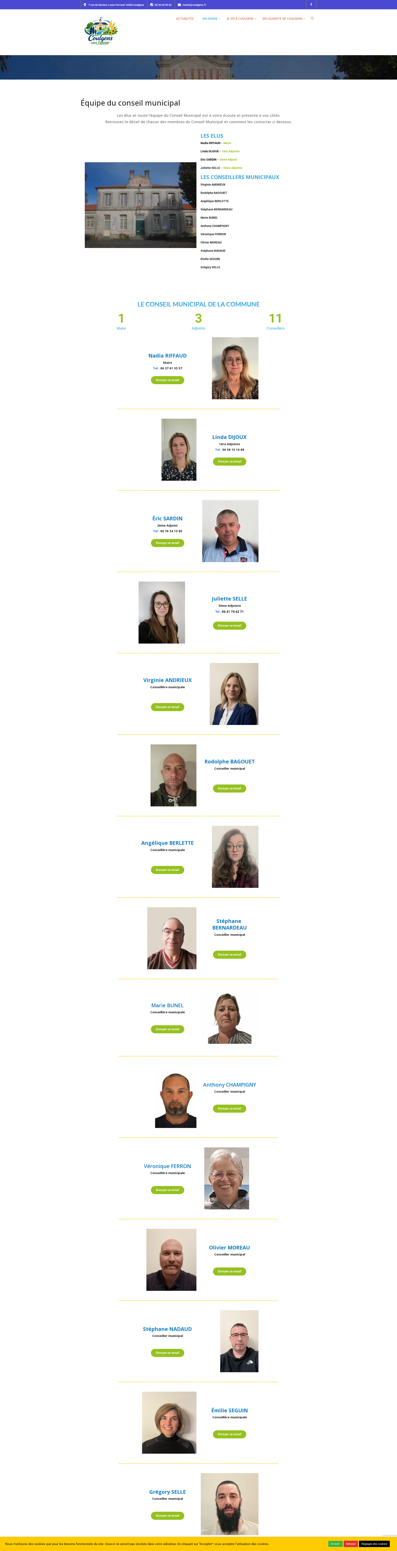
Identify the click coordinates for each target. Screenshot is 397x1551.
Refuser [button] (350, 1543)
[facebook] (311, 4)
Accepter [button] (335, 1544)
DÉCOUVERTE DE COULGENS (282, 18)
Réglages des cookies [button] (374, 1543)
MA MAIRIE (210, 18)
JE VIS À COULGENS (240, 18)
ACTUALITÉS (185, 18)
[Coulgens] (101, 31)
